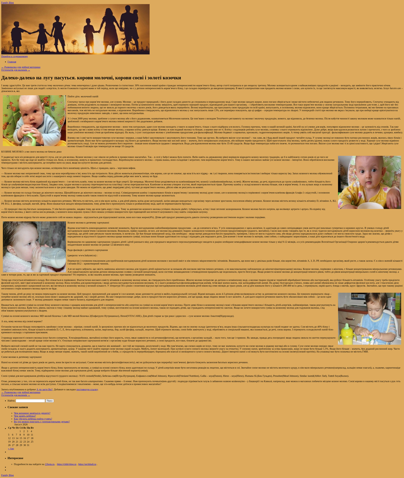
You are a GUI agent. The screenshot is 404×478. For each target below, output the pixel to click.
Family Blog (7, 2)
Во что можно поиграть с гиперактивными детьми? (42, 421)
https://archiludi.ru (87, 464)
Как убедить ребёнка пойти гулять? (33, 418)
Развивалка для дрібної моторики (20, 67)
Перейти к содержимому (14, 56)
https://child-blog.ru (66, 464)
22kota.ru (49, 464)
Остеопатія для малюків (15, 70)
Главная (12, 61)
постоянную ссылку (87, 389)
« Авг (11, 448)
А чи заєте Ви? (44, 389)
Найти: (11, 400)
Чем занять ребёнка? (25, 416)
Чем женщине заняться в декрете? (32, 413)
